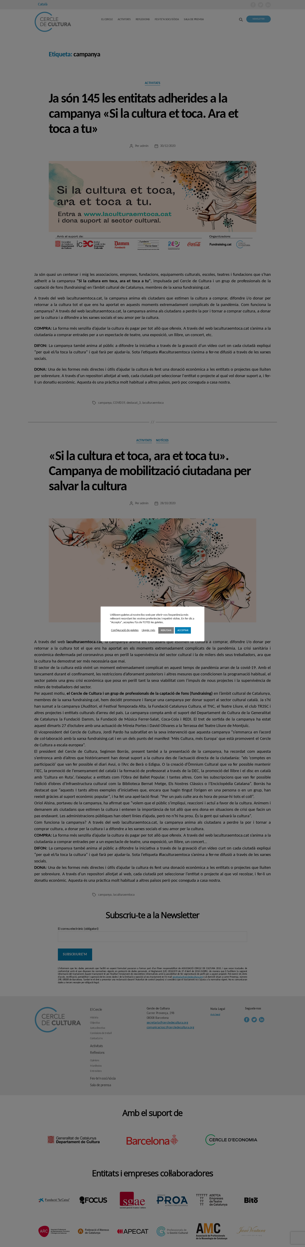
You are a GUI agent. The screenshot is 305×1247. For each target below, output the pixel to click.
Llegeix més (148, 630)
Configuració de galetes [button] (125, 630)
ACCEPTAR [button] (182, 630)
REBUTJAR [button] (166, 630)
